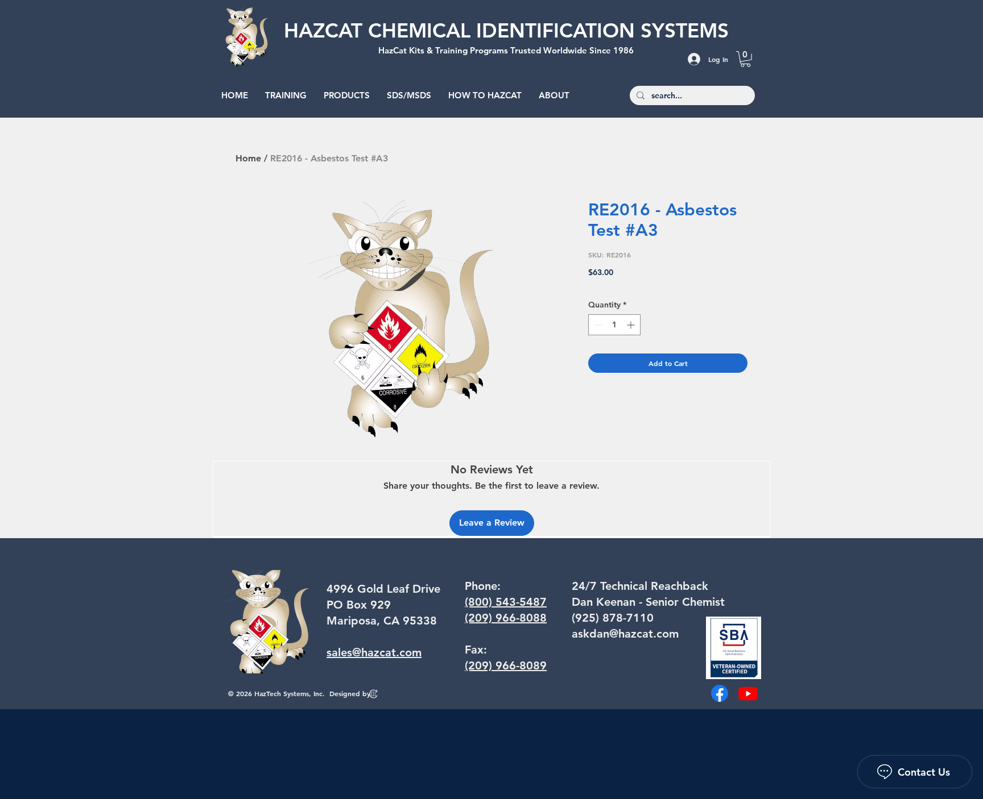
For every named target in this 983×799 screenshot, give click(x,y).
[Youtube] (748, 693)
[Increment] (632, 325)
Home (248, 158)
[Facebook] (719, 693)
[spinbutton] (614, 325)
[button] (745, 59)
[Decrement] (597, 325)
